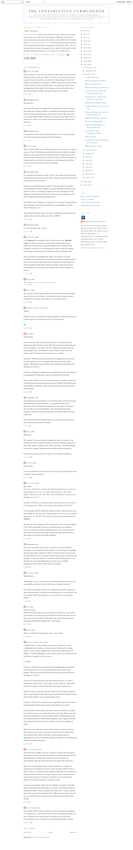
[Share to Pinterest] (34, 58)
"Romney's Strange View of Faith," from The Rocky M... (97, 113)
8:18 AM (27, 140)
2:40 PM (27, 567)
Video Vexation (90, 136)
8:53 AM (27, 166)
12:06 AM (28, 744)
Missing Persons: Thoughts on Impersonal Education (95, 98)
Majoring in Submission (93, 84)
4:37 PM (27, 624)
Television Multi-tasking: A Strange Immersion (95, 126)
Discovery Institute (87, 199)
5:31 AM (27, 426)
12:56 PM (28, 302)
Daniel (28, 279)
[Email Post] (67, 54)
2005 (86, 185)
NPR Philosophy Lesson (93, 146)
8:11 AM (27, 125)
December (89, 67)
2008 (86, 61)
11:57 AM (28, 477)
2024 (86, 30)
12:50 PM (28, 284)
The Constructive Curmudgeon (66, 11)
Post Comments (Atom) (41, 837)
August (88, 153)
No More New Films (92, 77)
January (88, 177)
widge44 (29, 463)
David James (30, 573)
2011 (86, 51)
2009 (86, 58)
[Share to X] (29, 58)
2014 (86, 41)
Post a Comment (29, 828)
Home (50, 832)
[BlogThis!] (27, 58)
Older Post (73, 832)
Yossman (29, 146)
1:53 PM (27, 538)
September (89, 150)
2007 (86, 64)
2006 (86, 181)
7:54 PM (27, 636)
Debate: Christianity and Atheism (96, 87)
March (88, 170)
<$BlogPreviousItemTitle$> (91, 205)
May (87, 164)
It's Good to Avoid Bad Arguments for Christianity (97, 141)
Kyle (27, 334)
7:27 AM (27, 94)
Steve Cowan (30, 483)
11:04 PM (28, 392)
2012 (86, 47)
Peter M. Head (31, 808)
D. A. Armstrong (32, 749)
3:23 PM (27, 601)
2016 (86, 37)
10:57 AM (28, 231)
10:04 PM (28, 328)
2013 (86, 44)
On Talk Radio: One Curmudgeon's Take (93, 132)
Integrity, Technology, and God (96, 118)
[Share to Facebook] (32, 58)
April (88, 167)
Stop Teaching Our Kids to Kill (39, 42)
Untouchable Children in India (96, 102)
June (87, 160)
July (87, 157)
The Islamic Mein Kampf (93, 121)
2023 (86, 34)
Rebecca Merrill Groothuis (90, 196)
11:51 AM (28, 273)
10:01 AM (28, 822)
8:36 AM (27, 802)
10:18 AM (28, 219)
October (89, 74)
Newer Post (27, 832)
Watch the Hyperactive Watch (95, 80)
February (89, 174)
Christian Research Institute (90, 202)
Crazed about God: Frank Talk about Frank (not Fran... (95, 92)
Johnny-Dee (30, 71)
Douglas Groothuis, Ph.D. (35, 308)
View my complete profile (92, 248)
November (89, 71)
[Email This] (25, 58)
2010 (86, 54)
